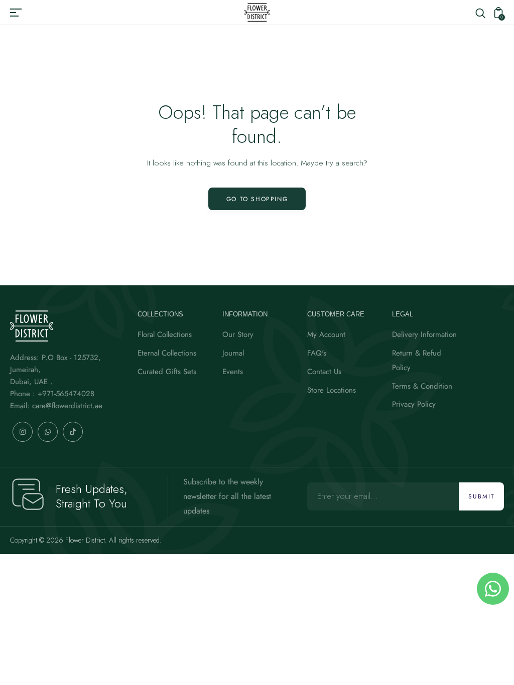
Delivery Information (424, 334)
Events (232, 371)
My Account (326, 334)
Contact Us (324, 371)
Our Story (237, 334)
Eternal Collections (167, 353)
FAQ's (316, 353)
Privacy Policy (414, 404)
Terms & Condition (422, 386)
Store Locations (331, 390)
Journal (233, 353)
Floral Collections (165, 334)
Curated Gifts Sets (167, 371)
